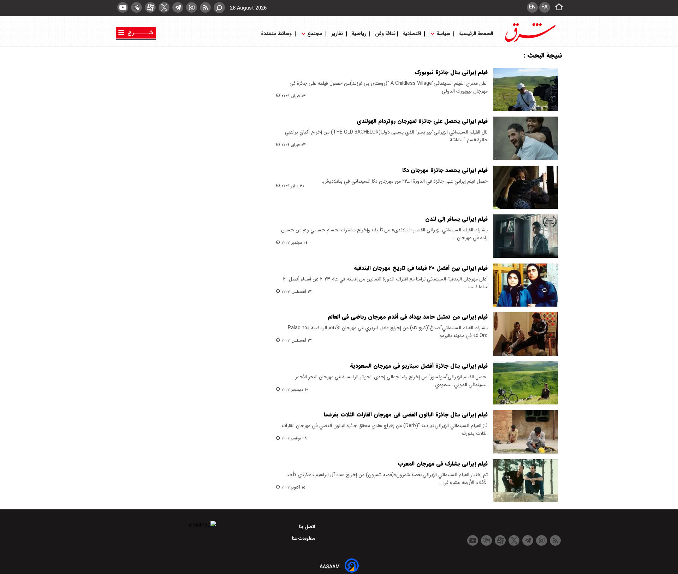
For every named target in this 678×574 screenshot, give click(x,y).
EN (532, 7)
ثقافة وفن (385, 34)
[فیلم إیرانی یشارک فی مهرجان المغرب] (525, 480)
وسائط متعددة (277, 34)
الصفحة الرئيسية (475, 34)
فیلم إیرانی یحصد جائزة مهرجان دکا (445, 170)
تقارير (337, 34)
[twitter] (164, 7)
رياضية (359, 34)
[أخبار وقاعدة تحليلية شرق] (530, 41)
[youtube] (122, 7)
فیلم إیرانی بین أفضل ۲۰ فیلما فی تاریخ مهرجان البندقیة (421, 268)
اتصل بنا (307, 527)
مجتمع (315, 34)
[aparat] (150, 7)
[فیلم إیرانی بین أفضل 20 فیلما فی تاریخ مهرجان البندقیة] (525, 285)
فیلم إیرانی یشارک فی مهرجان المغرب (443, 463)
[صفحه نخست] (557, 7)
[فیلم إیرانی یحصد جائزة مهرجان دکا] (525, 187)
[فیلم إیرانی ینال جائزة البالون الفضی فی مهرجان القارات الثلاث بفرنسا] (525, 431)
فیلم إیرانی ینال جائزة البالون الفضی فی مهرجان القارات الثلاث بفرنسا (406, 414)
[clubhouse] (136, 7)
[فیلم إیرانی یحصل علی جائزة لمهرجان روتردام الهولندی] (525, 138)
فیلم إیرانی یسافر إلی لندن (456, 218)
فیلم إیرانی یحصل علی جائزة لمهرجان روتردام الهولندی (422, 121)
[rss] (205, 7)
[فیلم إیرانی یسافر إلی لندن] (525, 236)
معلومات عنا (304, 538)
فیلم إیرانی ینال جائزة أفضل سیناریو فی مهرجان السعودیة (419, 365)
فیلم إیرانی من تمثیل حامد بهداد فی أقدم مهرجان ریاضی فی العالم (408, 316)
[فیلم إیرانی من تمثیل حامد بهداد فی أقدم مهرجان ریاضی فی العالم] (525, 333)
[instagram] (191, 7)
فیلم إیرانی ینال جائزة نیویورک (451, 72)
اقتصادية (412, 34)
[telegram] (177, 7)
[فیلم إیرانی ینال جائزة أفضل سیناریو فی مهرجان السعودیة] (525, 382)
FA (544, 7)
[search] (219, 7)
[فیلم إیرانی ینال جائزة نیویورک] (525, 89)
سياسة (443, 34)
